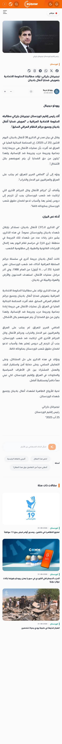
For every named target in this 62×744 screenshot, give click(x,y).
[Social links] (4, 4)
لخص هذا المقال (40, 458)
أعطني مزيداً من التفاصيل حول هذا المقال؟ (30, 467)
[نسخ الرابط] (29, 70)
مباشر (51, 13)
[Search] (16, 4)
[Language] (10, 4)
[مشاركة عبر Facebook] (57, 70)
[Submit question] (52, 447)
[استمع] (31, 91)
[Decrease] (10, 91)
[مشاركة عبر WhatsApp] (45, 70)
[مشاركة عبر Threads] (34, 70)
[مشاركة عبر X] (51, 70)
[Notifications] (57, 4)
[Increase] (4, 91)
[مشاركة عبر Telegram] (40, 70)
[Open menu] (4, 13)
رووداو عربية (48, 90)
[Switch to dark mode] (50, 4)
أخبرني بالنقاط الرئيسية (16, 458)
